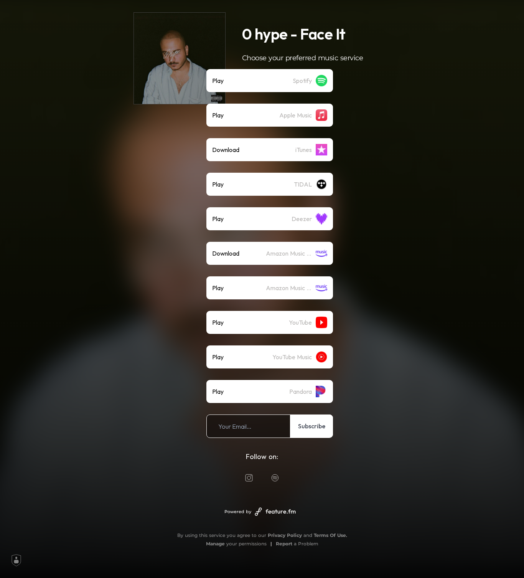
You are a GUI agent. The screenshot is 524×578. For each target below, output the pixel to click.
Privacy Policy (285, 535)
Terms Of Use (330, 535)
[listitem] (269, 80)
